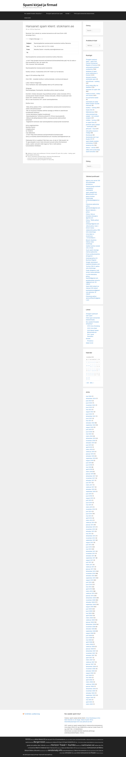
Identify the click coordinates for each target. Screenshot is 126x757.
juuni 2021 (89, 418)
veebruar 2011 (90, 567)
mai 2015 (88, 505)
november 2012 (90, 538)
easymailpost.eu (91, 742)
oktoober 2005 (90, 693)
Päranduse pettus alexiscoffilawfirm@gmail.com (93, 298)
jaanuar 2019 (90, 454)
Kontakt (67, 13)
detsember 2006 (91, 666)
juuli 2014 (89, 511)
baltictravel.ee (29, 742)
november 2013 (90, 529)
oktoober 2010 (90, 575)
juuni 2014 (89, 513)
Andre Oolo (67, 739)
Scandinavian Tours (44, 750)
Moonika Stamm (42, 156)
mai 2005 (89, 699)
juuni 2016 (89, 496)
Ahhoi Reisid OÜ (40, 739)
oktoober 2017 (90, 480)
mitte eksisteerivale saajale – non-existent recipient (92, 116)
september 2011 (90, 558)
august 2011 (89, 560)
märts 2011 (89, 564)
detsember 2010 (91, 571)
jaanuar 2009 (90, 622)
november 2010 (90, 573)
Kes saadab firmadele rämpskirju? (33, 13)
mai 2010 (88, 587)
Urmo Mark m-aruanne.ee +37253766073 (90, 236)
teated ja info (90, 145)
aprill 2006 (89, 680)
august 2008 (89, 633)
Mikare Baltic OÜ (71, 748)
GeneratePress (48, 754)
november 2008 (90, 626)
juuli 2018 (89, 462)
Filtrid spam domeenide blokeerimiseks (84, 13)
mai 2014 (88, 516)
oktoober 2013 (90, 531)
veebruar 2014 (90, 522)
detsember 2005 (91, 688)
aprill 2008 (89, 642)
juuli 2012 (89, 544)
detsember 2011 (90, 551)
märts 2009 (89, 618)
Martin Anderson (41, 748)
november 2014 (90, 509)
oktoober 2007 (90, 655)
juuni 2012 (89, 547)
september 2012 (91, 540)
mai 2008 (89, 640)
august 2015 (89, 498)
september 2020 (91, 425)
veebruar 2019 (90, 451)
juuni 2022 (89, 414)
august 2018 (89, 460)
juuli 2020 (89, 429)
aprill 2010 (89, 589)
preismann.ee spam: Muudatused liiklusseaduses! (39, 158)
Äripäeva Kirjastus (99, 753)
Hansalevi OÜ (48, 745)
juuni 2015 (89, 502)
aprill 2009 (89, 615)
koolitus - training (67, 153)
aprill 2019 (89, 447)
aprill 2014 (89, 518)
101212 (29, 156)
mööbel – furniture (91, 120)
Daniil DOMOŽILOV (69, 742)
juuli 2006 (89, 675)
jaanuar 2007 (90, 664)
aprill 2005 (89, 702)
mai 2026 (89, 396)
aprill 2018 (89, 469)
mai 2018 (88, 467)
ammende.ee (61, 739)
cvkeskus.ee (48, 742)
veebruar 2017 (90, 487)
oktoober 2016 (90, 489)
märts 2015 (89, 507)
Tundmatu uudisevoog (32, 714)
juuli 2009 (89, 609)
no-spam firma (90, 122)
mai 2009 (89, 613)
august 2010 (89, 580)
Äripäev (93, 753)
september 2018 (91, 458)
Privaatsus (90, 341)
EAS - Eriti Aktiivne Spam (81, 742)
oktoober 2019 (90, 442)
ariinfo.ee (92, 739)
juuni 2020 (89, 431)
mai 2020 (89, 434)
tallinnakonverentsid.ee (91, 750)
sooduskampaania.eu (68, 750)
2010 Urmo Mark (92, 328)
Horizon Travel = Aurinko (63, 745)
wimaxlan (68, 753)
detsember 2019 (91, 438)
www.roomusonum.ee (84, 753)
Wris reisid (74, 753)
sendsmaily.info (55, 750)
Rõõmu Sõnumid (34, 750)
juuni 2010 (89, 584)
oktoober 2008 (90, 629)
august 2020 (89, 427)
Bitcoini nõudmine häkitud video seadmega (91, 242)
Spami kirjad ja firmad (40, 5)
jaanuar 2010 (90, 595)
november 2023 (90, 405)
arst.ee (96, 739)
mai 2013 (88, 533)
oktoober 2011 (90, 555)
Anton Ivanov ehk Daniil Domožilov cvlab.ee (79, 739)
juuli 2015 (89, 500)
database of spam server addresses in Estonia (38, 153)
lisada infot (89, 110)
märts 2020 (89, 436)
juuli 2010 (89, 582)
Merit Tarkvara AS (52, 748)
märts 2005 (89, 704)
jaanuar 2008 (90, 649)
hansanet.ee (34, 156)
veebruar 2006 (90, 684)
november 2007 (90, 653)
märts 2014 (89, 520)
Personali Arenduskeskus (81, 747)
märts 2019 (89, 449)
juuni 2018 (89, 465)
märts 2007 (89, 660)
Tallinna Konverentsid (80, 750)
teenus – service (91, 147)
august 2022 (89, 411)
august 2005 (89, 697)
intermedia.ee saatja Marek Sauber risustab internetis (92, 103)
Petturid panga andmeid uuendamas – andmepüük (93, 188)
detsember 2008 (91, 624)
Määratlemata (90, 112)
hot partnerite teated (92, 97)
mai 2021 (88, 420)
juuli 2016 (89, 493)
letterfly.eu (78, 745)
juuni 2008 (89, 637)
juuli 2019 (89, 445)
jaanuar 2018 (90, 474)
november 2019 (90, 440)
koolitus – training (91, 107)
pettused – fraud (91, 128)
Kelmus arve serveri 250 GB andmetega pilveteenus (93, 182)
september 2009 (91, 604)
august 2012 (89, 542)
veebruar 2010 (90, 593)
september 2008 (91, 631)
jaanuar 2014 (90, 524)
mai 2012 (88, 549)
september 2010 (91, 578)
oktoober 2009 (90, 602)
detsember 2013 (91, 527)
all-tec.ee (48, 739)
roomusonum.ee (92, 748)
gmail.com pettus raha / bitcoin (36, 745)
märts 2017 (89, 485)
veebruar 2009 (90, 620)
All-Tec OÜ (54, 739)
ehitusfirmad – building (92, 81)
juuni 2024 (89, 403)
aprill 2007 (89, 657)
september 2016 (91, 491)
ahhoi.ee (32, 739)
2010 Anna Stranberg (93, 326)
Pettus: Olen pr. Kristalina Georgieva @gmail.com (92, 216)
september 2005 (91, 695)
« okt (87, 383)
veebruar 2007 (90, 662)
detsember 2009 (91, 598)
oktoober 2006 (90, 671)
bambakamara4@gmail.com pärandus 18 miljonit (93, 292)
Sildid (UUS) (27, 18)
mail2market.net (87, 745)
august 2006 (89, 673)
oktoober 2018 (90, 456)
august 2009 (89, 606)
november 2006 (90, 668)
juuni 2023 (89, 407)
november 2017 (90, 478)
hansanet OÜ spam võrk (57, 153)
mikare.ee (59, 747)
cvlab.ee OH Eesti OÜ (58, 742)
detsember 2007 (91, 651)
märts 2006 (89, 682)
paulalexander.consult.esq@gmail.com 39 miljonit (93, 282)
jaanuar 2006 (90, 686)
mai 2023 (89, 409)
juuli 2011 (88, 562)
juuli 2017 (89, 482)
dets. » (92, 383)
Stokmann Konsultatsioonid (53, 156)
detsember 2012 (91, 536)
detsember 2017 (91, 476)
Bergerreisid (39, 742)
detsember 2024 (91, 398)
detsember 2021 (91, 416)
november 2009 (90, 600)
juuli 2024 (89, 400)
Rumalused (89, 135)
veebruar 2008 (90, 646)
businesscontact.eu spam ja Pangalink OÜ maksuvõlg (40, 159)
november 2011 (90, 553)
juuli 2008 (89, 635)
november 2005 (90, 691)
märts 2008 (89, 644)
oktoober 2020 (90, 423)
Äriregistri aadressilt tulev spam (54, 13)
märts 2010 (89, 591)
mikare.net (63, 747)
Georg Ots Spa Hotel (99, 742)
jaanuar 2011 (89, 569)
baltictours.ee (100, 739)
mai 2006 (89, 677)
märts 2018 (89, 471)
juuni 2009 (89, 611)
